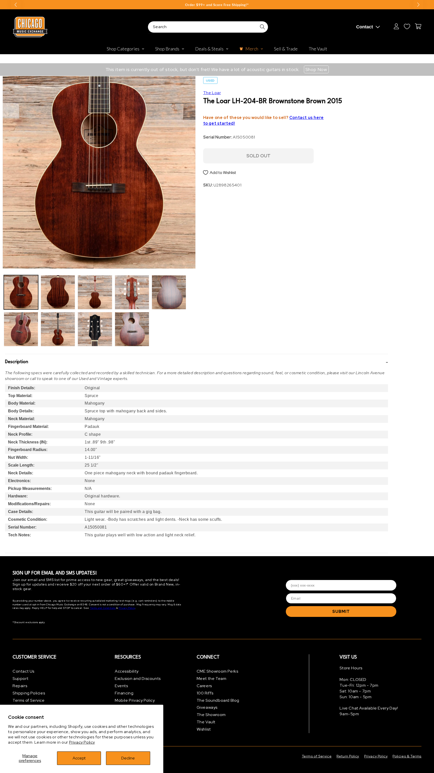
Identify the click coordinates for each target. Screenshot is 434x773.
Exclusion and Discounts (138, 678)
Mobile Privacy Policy (135, 700)
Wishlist (204, 729)
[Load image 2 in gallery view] (21, 329)
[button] (196, 362)
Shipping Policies (29, 693)
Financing (124, 693)
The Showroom (211, 714)
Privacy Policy (82, 742)
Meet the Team (212, 678)
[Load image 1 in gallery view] (21, 292)
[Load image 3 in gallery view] (58, 292)
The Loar (212, 92)
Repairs (20, 685)
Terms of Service (29, 700)
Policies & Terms (407, 756)
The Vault (206, 722)
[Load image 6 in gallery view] (95, 329)
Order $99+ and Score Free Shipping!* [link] (217, 5)
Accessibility (127, 671)
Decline (128, 758)
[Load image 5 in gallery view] (95, 292)
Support (20, 678)
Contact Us (23, 671)
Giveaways (207, 707)
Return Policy (348, 756)
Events (121, 685)
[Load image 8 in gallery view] (132, 329)
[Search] (262, 26)
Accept (79, 758)
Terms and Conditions (103, 608)
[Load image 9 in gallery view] (169, 292)
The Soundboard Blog (218, 700)
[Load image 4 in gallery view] (58, 329)
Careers (204, 685)
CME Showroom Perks (217, 671)
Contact (364, 26)
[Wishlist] (406, 26)
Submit (341, 611)
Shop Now (316, 69)
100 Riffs (205, 693)
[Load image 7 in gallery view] (132, 292)
